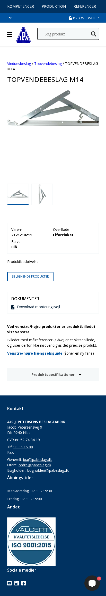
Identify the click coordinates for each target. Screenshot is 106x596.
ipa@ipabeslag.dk (37, 459)
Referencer (85, 6)
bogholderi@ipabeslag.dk (48, 470)
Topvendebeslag (48, 63)
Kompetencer (20, 6)
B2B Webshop (85, 17)
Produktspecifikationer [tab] (53, 374)
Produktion (54, 6)
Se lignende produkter (30, 276)
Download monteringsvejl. (39, 306)
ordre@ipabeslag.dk (35, 464)
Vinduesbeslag (19, 63)
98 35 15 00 (23, 446)
